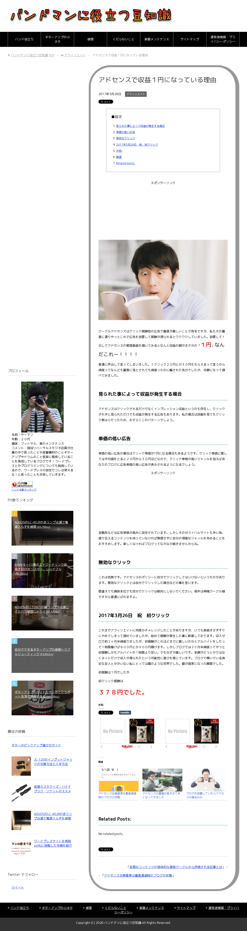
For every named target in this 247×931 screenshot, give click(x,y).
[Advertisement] (163, 213)
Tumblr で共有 (125, 713)
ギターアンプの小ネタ (57, 39)
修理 (90, 39)
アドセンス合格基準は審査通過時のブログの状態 (117, 795)
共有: (119, 151)
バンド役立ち (24, 39)
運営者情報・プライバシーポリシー (223, 39)
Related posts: (125, 163)
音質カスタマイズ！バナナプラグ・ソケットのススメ (52, 789)
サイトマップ (189, 39)
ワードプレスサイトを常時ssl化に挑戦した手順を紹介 (53, 843)
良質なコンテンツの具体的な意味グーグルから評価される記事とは (175, 867)
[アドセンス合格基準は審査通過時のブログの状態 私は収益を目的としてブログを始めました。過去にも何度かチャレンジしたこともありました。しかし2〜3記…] (118, 780)
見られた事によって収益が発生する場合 (140, 126)
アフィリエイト (135, 94)
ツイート (18, 887)
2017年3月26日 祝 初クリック (137, 144)
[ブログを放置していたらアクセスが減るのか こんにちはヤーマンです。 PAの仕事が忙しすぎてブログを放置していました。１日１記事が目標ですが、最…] (206, 780)
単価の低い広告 (125, 132)
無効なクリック (125, 138)
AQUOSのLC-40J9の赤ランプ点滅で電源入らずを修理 (53, 816)
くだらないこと (123, 39)
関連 (119, 157)
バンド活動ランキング (24, 489)
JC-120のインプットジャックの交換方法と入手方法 (53, 761)
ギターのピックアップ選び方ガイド (36, 745)
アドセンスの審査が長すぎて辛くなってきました (161, 795)
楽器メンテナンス (156, 39)
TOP (33, 55)
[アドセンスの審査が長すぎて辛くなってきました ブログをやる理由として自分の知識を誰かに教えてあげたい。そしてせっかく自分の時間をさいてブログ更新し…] (162, 780)
